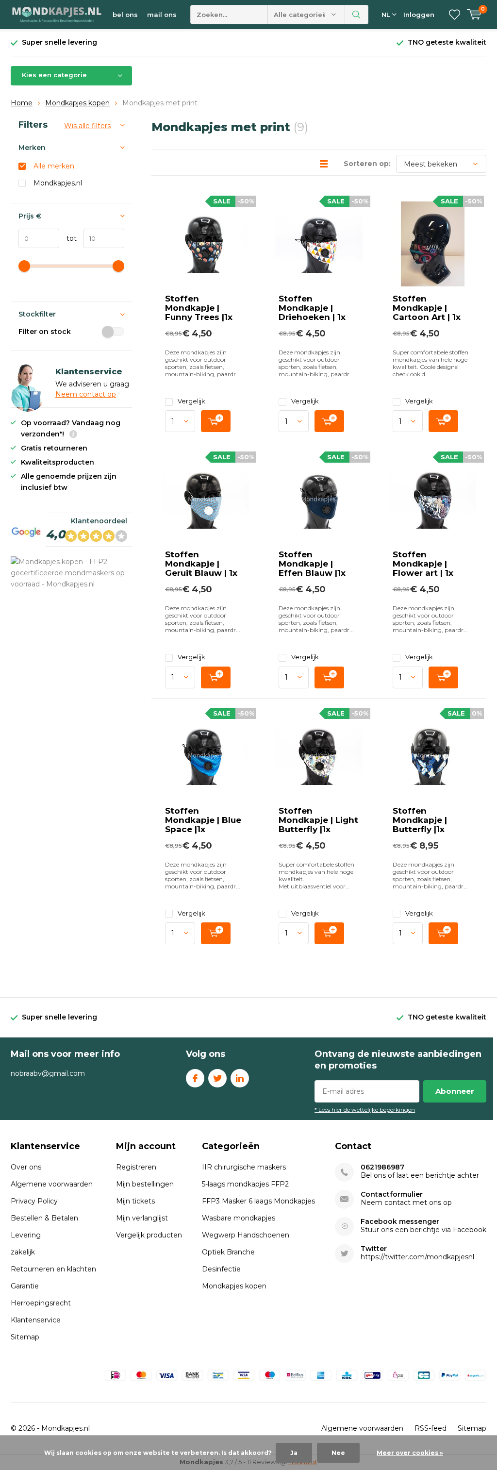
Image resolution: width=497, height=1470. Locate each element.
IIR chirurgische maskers (244, 1167)
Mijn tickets (135, 1201)
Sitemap (25, 1337)
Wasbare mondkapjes (238, 1218)
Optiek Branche (228, 1252)
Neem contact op (85, 394)
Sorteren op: (367, 163)
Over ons (26, 1167)
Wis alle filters (87, 125)
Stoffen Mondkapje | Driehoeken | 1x (312, 308)
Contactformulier (392, 1194)
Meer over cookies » (410, 1452)
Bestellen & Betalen (44, 1218)
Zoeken (356, 14)
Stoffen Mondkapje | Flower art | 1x (423, 564)
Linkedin (240, 1078)
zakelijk (23, 1252)
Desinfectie (221, 1269)
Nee (338, 1452)
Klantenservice (36, 1320)
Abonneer (454, 1091)
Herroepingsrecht (41, 1303)
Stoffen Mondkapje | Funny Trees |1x (198, 308)
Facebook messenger (400, 1222)
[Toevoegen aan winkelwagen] (216, 421)
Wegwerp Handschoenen (245, 1235)
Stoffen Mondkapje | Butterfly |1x (420, 820)
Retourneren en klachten (53, 1269)
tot (68, 238)
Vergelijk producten (149, 1235)
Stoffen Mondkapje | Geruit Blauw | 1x (201, 564)
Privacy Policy (34, 1201)
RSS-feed (430, 1428)
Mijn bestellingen (145, 1184)
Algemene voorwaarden (52, 1184)
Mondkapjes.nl (57, 183)
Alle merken (53, 166)
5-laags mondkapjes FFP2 (245, 1184)
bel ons (125, 14)
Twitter (217, 1078)
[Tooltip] (73, 435)
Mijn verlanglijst (142, 1218)
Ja (294, 1452)
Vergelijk (191, 401)
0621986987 (382, 1167)
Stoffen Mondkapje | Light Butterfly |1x (318, 820)
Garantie (25, 1286)
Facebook (195, 1078)
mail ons (162, 14)
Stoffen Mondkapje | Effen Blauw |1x (312, 564)
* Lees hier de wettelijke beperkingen (365, 1109)
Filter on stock (44, 331)
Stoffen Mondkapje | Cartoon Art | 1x (427, 308)
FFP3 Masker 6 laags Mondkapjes (258, 1201)
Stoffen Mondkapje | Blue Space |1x (203, 820)
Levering (26, 1235)
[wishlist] (454, 14)
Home (22, 103)
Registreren (136, 1167)
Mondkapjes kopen (77, 103)
